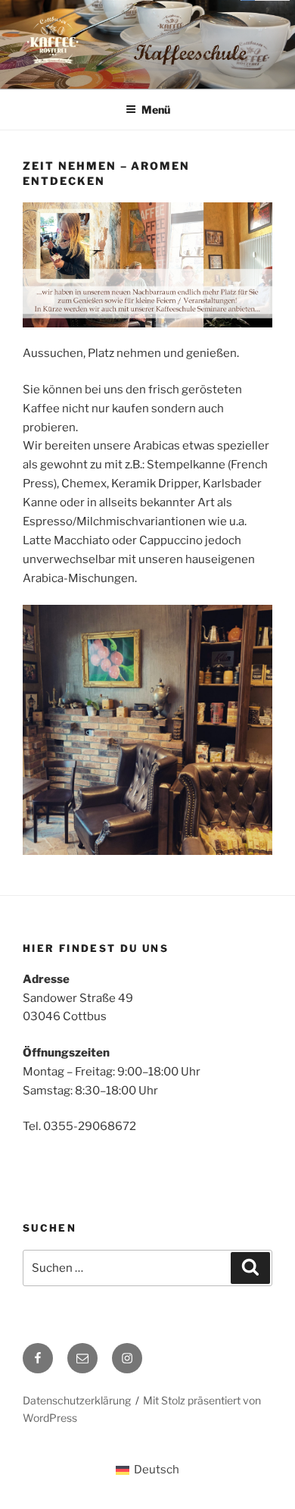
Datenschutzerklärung (77, 1400)
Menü (155, 109)
